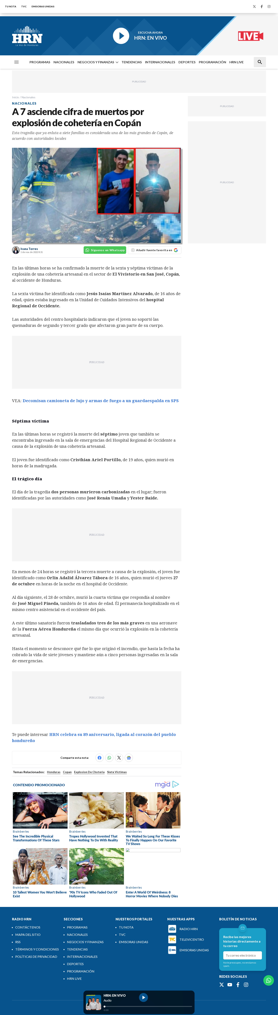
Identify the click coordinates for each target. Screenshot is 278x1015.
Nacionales (28, 97)
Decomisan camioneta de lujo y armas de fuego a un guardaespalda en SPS (101, 400)
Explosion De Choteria (89, 772)
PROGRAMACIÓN (212, 62)
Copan (67, 772)
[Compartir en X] (119, 758)
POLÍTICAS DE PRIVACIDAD (36, 956)
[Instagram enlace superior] (269, 6)
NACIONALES (64, 62)
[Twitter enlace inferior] (221, 984)
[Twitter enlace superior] (254, 6)
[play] (143, 997)
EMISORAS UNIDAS (43, 6)
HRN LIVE (236, 62)
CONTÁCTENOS (27, 927)
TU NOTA (10, 6)
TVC (24, 6)
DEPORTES (187, 62)
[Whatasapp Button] (268, 980)
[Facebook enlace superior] (261, 6)
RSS (18, 942)
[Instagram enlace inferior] (246, 984)
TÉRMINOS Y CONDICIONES (37, 949)
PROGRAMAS (40, 62)
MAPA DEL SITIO (27, 934)
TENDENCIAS (131, 62)
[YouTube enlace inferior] (229, 984)
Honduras (53, 772)
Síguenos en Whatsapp (108, 250)
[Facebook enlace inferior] (237, 984)
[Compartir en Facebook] (99, 758)
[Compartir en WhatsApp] (109, 758)
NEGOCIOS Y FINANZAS (96, 62)
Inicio (15, 97)
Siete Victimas (117, 772)
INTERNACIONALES (160, 62)
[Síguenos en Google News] (129, 758)
